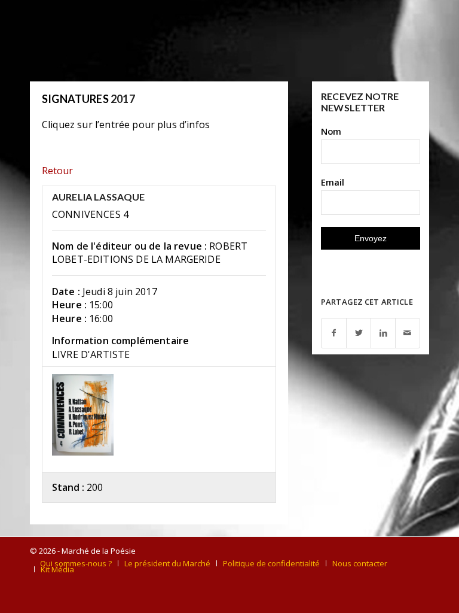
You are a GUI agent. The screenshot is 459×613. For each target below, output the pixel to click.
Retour (57, 170)
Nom (331, 131)
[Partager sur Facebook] (334, 333)
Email (332, 182)
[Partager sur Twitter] (359, 333)
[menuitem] (76, 563)
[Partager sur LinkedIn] (383, 333)
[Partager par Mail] (408, 333)
